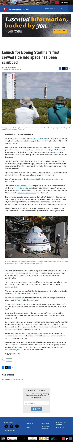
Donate (66, 3)
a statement (55, 152)
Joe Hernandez (11, 68)
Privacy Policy (11, 430)
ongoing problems (40, 138)
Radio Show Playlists (62, 428)
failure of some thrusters (27, 193)
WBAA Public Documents (45, 427)
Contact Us (30, 423)
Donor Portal (45, 423)
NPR (9, 360)
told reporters (16, 298)
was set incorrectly (21, 188)
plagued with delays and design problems (45, 179)
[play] (4, 9)
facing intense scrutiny (34, 333)
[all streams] (70, 8)
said (57, 273)
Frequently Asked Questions (61, 423)
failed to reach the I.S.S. (23, 186)
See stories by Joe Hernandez (13, 379)
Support (29, 427)
